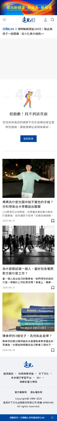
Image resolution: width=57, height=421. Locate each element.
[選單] (4, 19)
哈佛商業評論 (26, 373)
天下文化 (44, 373)
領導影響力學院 (29, 382)
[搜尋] (52, 19)
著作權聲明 (21, 392)
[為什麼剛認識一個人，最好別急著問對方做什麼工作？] (28, 245)
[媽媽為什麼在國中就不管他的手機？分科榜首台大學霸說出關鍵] (28, 178)
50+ (38, 377)
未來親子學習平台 (21, 377)
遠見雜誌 (8, 373)
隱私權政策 (36, 392)
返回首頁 (28, 138)
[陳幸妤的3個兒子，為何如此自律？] (28, 312)
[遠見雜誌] (28, 20)
